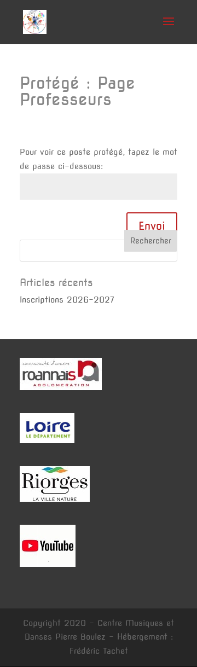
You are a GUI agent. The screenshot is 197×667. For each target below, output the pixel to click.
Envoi (151, 226)
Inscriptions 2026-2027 (67, 300)
